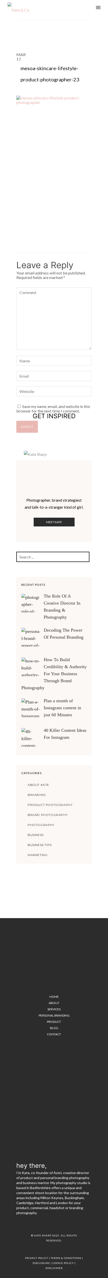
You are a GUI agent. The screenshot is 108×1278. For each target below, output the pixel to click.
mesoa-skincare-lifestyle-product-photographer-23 (50, 73)
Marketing (37, 855)
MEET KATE (54, 522)
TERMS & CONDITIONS (66, 1257)
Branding (37, 795)
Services (54, 1009)
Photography (41, 825)
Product (54, 1022)
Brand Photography (48, 815)
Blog (54, 1028)
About (54, 1003)
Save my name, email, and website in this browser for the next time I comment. (53, 408)
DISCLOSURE (41, 1262)
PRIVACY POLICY (36, 1257)
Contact (54, 1034)
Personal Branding (54, 1015)
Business (36, 835)
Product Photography (50, 805)
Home (54, 997)
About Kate (38, 785)
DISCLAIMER (54, 1267)
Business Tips (40, 845)
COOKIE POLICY (63, 1262)
